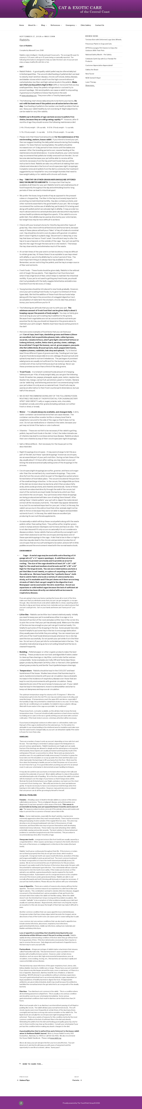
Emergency (70, 25)
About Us (32, 25)
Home (21, 25)
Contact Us (99, 25)
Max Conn (49, 36)
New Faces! (89, 74)
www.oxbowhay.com (29, 95)
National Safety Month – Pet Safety (98, 55)
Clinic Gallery (86, 25)
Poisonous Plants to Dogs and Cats (98, 44)
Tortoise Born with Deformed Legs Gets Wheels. (103, 40)
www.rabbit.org (55, 1038)
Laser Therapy (90, 82)
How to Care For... (33, 1064)
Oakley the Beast (91, 70)
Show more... (90, 85)
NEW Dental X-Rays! (93, 78)
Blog (43, 25)
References (55, 25)
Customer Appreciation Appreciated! (98, 65)
